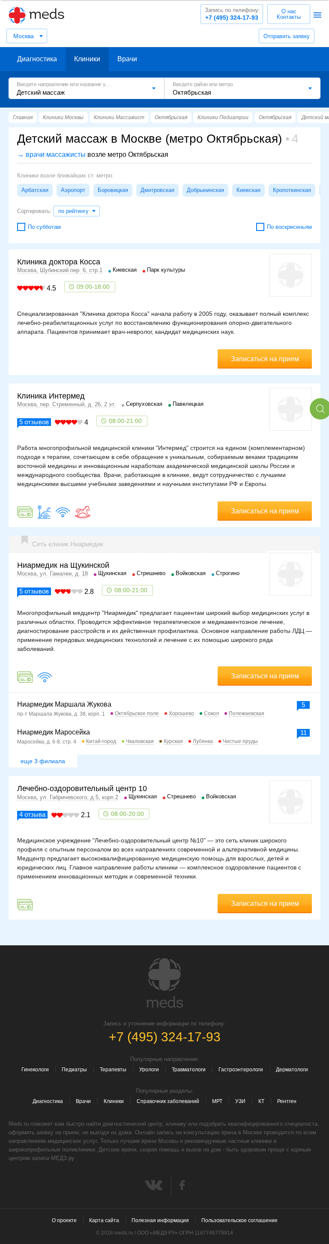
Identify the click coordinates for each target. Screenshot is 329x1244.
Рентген (286, 1101)
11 (303, 732)
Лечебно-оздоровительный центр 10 (82, 788)
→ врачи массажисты (51, 154)
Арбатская (34, 190)
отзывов (34, 422)
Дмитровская (157, 190)
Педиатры (74, 1070)
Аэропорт (73, 190)
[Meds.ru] (164, 983)
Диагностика (37, 59)
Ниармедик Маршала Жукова (64, 704)
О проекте (64, 1220)
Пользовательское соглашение (239, 1220)
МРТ (217, 1101)
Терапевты (113, 1070)
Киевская (248, 190)
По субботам (44, 227)
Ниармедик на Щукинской (63, 565)
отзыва (32, 814)
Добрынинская (205, 190)
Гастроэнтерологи (240, 1070)
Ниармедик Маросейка (53, 732)
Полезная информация (160, 1220)
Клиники (87, 59)
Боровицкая (113, 190)
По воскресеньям (289, 227)
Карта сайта (104, 1220)
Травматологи (189, 1070)
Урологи (149, 1070)
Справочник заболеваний (168, 1101)
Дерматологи (292, 1070)
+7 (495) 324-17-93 (232, 14)
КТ (261, 1101)
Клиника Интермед (51, 396)
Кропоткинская (292, 190)
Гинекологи (35, 1070)
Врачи (127, 59)
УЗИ (240, 1101)
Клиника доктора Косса (58, 262)
